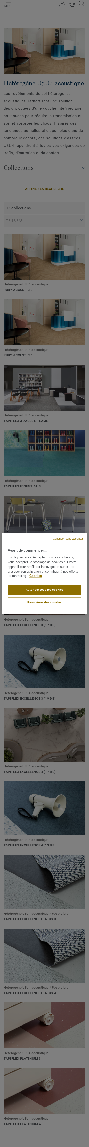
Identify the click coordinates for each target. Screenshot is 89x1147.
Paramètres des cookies (44, 602)
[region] (44, 573)
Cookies (35, 576)
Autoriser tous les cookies (45, 589)
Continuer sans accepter (68, 538)
